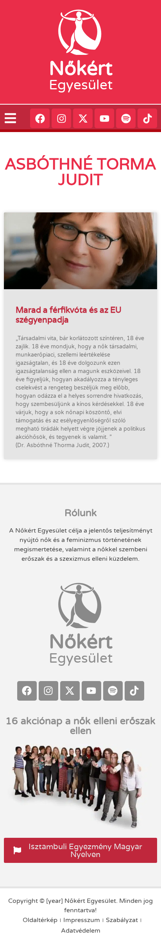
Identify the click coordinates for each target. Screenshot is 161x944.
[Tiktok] (147, 118)
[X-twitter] (83, 118)
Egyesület (81, 85)
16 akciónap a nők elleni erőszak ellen (80, 726)
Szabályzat (122, 920)
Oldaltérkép (40, 920)
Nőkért (81, 68)
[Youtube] (104, 118)
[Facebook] (40, 118)
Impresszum (81, 920)
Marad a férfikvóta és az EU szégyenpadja (69, 314)
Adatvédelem (80, 931)
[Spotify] (126, 118)
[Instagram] (61, 118)
